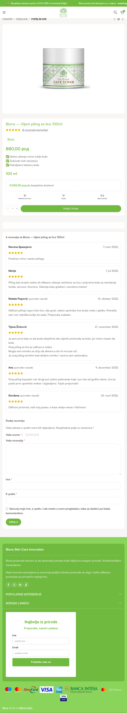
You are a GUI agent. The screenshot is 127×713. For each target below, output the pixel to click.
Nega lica (22, 18)
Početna (7, 18)
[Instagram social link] (14, 584)
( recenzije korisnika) (35, 130)
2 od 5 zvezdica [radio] (29, 434)
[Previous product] (115, 19)
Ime (9, 479)
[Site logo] (64, 12)
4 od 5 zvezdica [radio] (35, 434)
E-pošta (11, 494)
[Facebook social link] (8, 584)
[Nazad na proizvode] (119, 19)
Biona (10, 139)
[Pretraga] (115, 12)
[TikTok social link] (26, 584)
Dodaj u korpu (71, 208)
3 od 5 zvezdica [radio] (32, 434)
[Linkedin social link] (20, 584)
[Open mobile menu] (4, 12)
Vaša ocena (13, 434)
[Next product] (123, 19)
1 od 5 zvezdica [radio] (26, 434)
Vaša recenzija (15, 440)
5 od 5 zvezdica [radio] (37, 434)
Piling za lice (38, 18)
